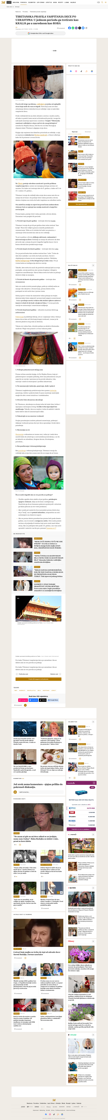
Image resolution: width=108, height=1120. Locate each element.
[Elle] (42, 1107)
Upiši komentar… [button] (24, 792)
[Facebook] (70, 71)
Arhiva (52, 1110)
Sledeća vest (54, 674)
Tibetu (20, 183)
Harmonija (19, 434)
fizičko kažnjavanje (23, 261)
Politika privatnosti (60, 1110)
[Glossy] (48, 1107)
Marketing (42, 1110)
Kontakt (48, 1110)
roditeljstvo (41, 104)
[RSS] (86, 71)
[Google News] (91, 71)
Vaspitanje (46, 690)
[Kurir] (23, 1107)
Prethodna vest (23, 674)
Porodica (25, 11)
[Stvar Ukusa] (84, 1107)
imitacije (53, 390)
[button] (60, 28)
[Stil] (3, 2)
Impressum (36, 1110)
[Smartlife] (61, 1107)
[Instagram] (76, 71)
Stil (16, 27)
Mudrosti (22, 690)
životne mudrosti (40, 135)
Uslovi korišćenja (70, 1110)
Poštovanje (19, 317)
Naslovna (18, 11)
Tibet (15, 690)
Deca (39, 690)
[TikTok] (81, 71)
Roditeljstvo (31, 690)
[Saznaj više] (93, 834)
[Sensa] (68, 1107)
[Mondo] (30, 1107)
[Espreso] (37, 1107)
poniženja (22, 451)
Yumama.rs (50, 528)
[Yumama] (76, 1107)
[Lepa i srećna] (55, 1107)
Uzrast (53, 690)
